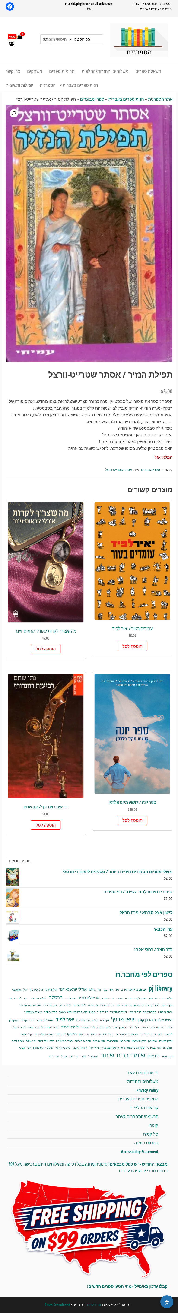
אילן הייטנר (51, 989)
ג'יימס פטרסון (124, 1005)
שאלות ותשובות (19, 85)
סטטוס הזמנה (146, 1143)
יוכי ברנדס (166, 1027)
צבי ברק (106, 1047)
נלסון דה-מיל (165, 1041)
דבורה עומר (149, 1012)
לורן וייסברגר (88, 1027)
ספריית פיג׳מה (64, 1041)
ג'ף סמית (93, 1005)
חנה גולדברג (83, 1020)
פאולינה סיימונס (136, 1047)
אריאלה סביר (88, 997)
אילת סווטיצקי (19, 989)
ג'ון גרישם (167, 1005)
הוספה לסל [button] (132, 646)
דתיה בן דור (50, 1012)
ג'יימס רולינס (107, 1005)
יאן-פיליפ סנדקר (45, 1020)
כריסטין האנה (120, 1027)
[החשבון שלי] (11, 43)
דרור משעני (65, 1012)
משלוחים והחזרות (142, 1081)
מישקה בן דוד (66, 1033)
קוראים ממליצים (144, 1107)
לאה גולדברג (104, 1027)
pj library (160, 988)
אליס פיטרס (165, 998)
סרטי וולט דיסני (46, 1041)
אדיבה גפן (121, 989)
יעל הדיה (134, 1027)
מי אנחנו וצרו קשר (142, 1072)
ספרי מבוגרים (92, 99)
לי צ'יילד (144, 1034)
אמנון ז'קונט (140, 998)
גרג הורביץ (25, 1005)
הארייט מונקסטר (33, 1012)
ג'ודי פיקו (29, 998)
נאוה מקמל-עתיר (44, 1034)
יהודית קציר (28, 1020)
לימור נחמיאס (35, 1027)
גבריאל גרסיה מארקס (45, 1005)
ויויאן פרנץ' (123, 1019)
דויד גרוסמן (135, 1012)
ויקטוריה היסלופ (100, 1020)
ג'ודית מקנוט (15, 998)
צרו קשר (13, 71)
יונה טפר (154, 1027)
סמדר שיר (112, 1041)
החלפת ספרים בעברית (138, 1099)
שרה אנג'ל (67, 1056)
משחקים (34, 71)
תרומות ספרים (62, 71)
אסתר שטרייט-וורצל (118, 469)
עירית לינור (18, 1041)
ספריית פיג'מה (83, 1041)
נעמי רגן (152, 1041)
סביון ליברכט (139, 1041)
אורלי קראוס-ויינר (73, 989)
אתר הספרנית (160, 99)
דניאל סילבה (80, 1012)
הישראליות (163, 1019)
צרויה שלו (94, 1047)
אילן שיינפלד (36, 989)
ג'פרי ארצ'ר (79, 1005)
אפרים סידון (108, 998)
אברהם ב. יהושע (137, 989)
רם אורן (153, 1055)
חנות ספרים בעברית (80, 85)
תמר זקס (54, 1056)
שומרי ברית (130, 1055)
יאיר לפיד (65, 1019)
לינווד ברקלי (19, 1027)
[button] (14, 113)
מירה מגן (84, 1034)
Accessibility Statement (139, 1151)
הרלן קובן (145, 1019)
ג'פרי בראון (65, 1005)
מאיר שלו (108, 1034)
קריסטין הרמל (62, 1047)
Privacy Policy (147, 1090)
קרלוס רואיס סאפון (43, 1047)
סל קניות (150, 1134)
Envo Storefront (57, 1305)
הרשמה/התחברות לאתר (137, 1116)
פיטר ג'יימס (118, 1047)
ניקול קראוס (27, 1034)
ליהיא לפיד (70, 1027)
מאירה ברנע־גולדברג (126, 1034)
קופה (153, 1125)
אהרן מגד (108, 989)
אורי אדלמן (95, 989)
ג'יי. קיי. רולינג (141, 1005)
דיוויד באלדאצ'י (118, 1012)
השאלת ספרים (148, 71)
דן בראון (93, 1012)
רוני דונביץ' (25, 1047)
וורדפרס (94, 1305)
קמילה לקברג (80, 1047)
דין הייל (104, 1012)
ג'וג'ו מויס (41, 998)
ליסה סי (168, 1034)
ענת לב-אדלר (154, 1047)
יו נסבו (144, 1027)
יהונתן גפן (14, 1020)
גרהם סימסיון (165, 1012)
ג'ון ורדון (155, 1005)
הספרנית (48, 85)
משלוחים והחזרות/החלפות (105, 71)
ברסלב (56, 997)
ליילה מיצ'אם (52, 1027)
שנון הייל (93, 1056)
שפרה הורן (80, 1056)
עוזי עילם (30, 1041)
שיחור (107, 1055)
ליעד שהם (156, 1034)
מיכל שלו (96, 1034)
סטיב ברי (125, 1041)
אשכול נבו (70, 998)
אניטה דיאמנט (124, 998)
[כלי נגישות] (166, 1301)
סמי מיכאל (99, 1041)
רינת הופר (167, 1056)
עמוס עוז (167, 1047)
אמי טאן (153, 998)
